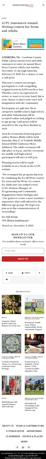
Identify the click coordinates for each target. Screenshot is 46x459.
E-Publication (15, 431)
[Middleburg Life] (23, 5)
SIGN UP (23, 259)
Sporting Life (31, 400)
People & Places (32, 319)
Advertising (34, 431)
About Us (8, 426)
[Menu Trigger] (3, 5)
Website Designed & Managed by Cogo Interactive (23, 458)
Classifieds (13, 436)
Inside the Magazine (34, 317)
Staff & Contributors (30, 426)
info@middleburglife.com (17, 456)
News (4, 18)
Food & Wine (7, 357)
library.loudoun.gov (18, 220)
